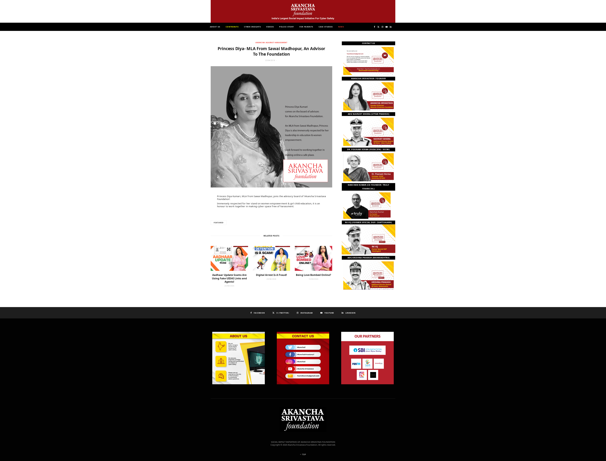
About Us (215, 27)
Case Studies (326, 27)
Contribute (232, 27)
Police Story (286, 27)
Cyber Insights (252, 27)
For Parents (306, 27)
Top (304, 454)
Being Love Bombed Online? (313, 275)
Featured (218, 222)
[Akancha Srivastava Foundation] (303, 11)
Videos (270, 27)
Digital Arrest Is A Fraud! (271, 275)
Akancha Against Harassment (271, 42)
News (341, 27)
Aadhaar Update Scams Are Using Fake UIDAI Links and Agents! (229, 278)
